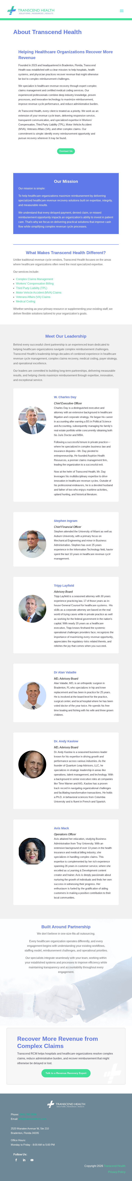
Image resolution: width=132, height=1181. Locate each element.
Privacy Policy (116, 1172)
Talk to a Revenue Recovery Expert (66, 1073)
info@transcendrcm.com (32, 1118)
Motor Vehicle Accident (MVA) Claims (38, 292)
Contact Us (66, 151)
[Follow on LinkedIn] (24, 1160)
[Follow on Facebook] (16, 1160)
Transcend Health (114, 1166)
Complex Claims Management (34, 279)
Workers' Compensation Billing (35, 283)
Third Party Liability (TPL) (31, 288)
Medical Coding (25, 301)
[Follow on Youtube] (32, 1160)
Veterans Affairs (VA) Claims (33, 297)
